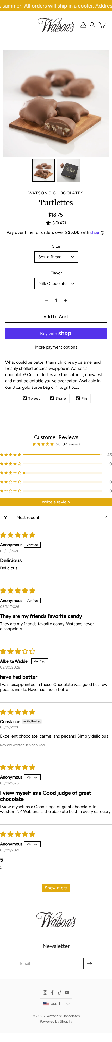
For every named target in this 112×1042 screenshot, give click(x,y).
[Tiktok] (59, 992)
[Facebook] (52, 992)
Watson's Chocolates (63, 1016)
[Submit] (89, 963)
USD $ (56, 1003)
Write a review (56, 501)
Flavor (56, 272)
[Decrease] (47, 300)
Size (56, 246)
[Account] (83, 25)
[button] (92, 25)
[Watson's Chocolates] (56, 25)
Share (60, 398)
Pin (84, 398)
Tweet (34, 398)
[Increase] (65, 300)
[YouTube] (67, 992)
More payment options (56, 347)
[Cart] (102, 25)
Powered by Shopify (56, 1021)
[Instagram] (45, 992)
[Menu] (11, 25)
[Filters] (5, 517)
